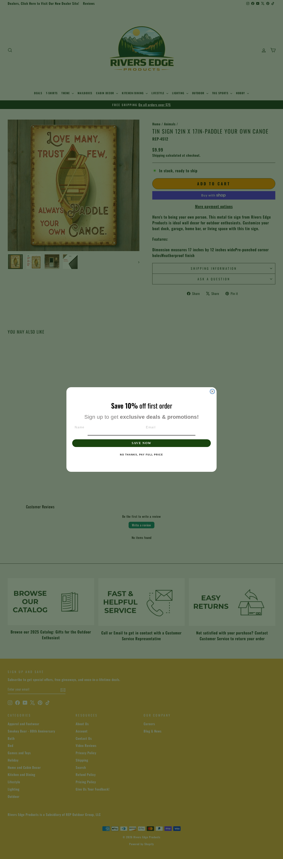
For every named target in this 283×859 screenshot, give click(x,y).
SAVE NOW (141, 443)
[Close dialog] (212, 391)
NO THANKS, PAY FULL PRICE (141, 454)
